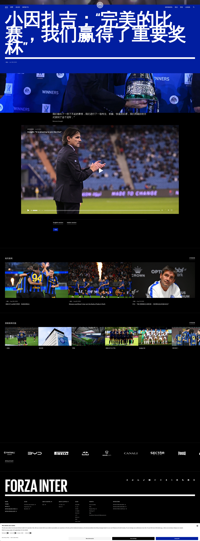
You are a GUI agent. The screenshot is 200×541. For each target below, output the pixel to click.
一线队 (55, 229)
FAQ (90, 513)
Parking (91, 511)
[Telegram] (127, 480)
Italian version (71, 222)
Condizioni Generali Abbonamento (97, 515)
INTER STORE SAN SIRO (119, 506)
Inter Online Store (10, 509)
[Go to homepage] (100, 5)
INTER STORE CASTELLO (119, 509)
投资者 (76, 509)
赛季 (11, 7)
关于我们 (61, 504)
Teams (7, 504)
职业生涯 (77, 513)
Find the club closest (29, 504)
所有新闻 (192, 258)
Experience (27, 506)
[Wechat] (183, 480)
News (6, 501)
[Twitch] (155, 480)
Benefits (26, 509)
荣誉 (76, 519)
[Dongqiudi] (188, 480)
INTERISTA (168, 7)
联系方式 (77, 517)
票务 (181, 7)
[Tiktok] (144, 480)
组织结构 (77, 504)
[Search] (193, 7)
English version (58, 222)
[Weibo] (133, 480)
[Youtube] (149, 480)
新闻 (6, 7)
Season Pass (92, 509)
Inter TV (25, 7)
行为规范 (77, 511)
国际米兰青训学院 (46, 501)
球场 (90, 506)
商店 (176, 7)
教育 (43, 504)
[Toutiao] (194, 480)
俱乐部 (18, 7)
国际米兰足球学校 (63, 501)
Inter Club (77, 521)
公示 (76, 515)
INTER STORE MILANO (118, 504)
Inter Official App (10, 511)
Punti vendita (92, 504)
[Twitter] (171, 480)
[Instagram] (161, 480)
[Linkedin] (138, 480)
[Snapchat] (166, 480)
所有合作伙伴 (9, 461)
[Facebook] (177, 480)
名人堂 (76, 506)
